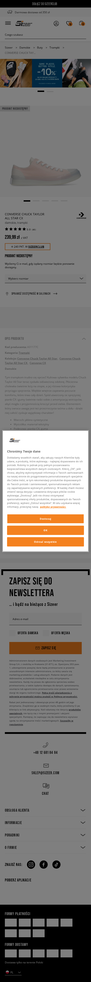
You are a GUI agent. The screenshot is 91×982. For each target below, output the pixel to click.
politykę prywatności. (53, 506)
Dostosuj (45, 518)
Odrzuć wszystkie (45, 541)
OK (45, 530)
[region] (45, 491)
